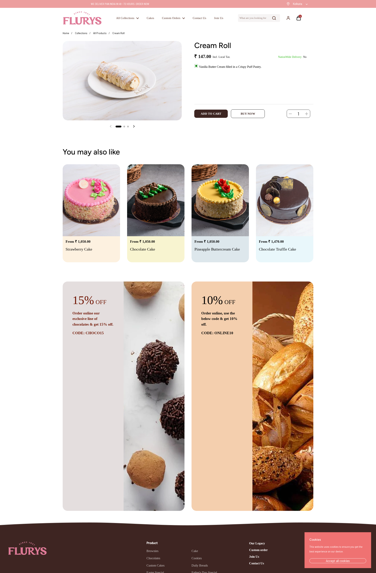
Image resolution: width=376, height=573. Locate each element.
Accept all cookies (338, 560)
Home (66, 33)
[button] (300, 18)
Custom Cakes (155, 565)
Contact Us (256, 563)
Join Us (254, 556)
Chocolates (153, 558)
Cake (195, 551)
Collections (81, 33)
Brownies (152, 551)
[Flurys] (82, 18)
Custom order (258, 550)
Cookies (197, 558)
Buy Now (248, 113)
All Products (100, 33)
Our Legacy (257, 543)
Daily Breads (200, 565)
